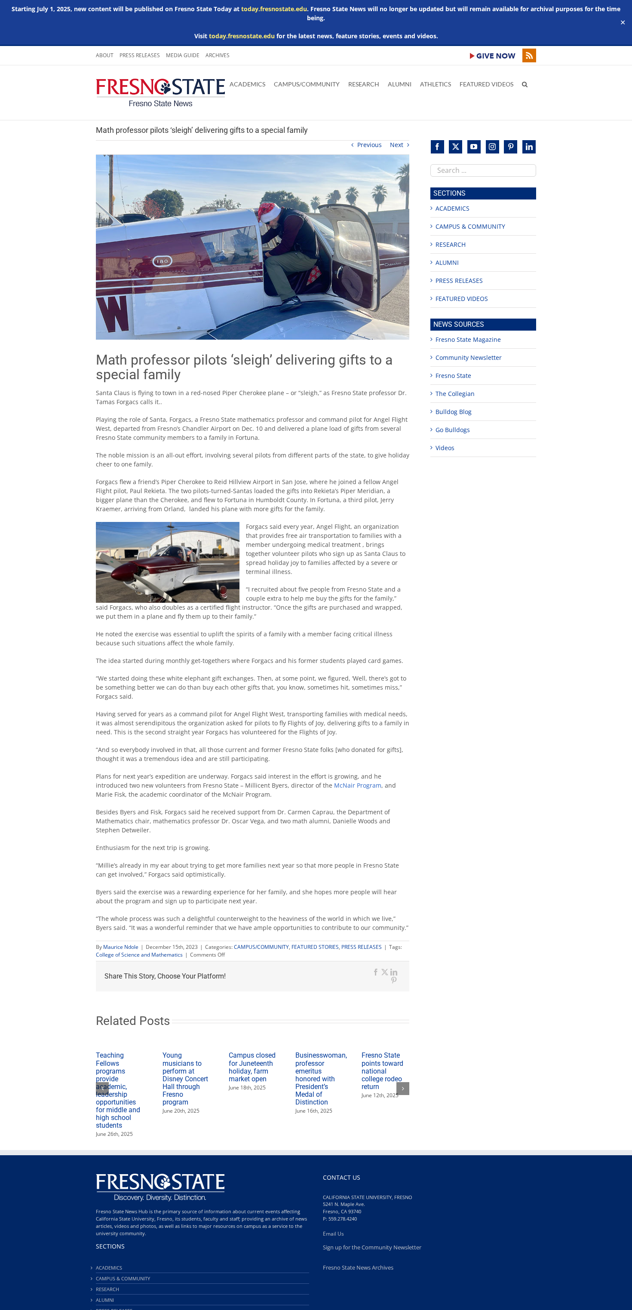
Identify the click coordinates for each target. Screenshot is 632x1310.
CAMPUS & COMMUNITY (470, 226)
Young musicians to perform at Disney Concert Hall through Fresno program (185, 1078)
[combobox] (483, 170)
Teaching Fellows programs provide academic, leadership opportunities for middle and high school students (118, 1090)
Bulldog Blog (454, 412)
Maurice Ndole (120, 947)
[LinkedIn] (529, 146)
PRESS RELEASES (361, 947)
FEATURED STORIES (315, 947)
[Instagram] (492, 146)
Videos (445, 448)
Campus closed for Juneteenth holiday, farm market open (252, 1067)
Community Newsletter (469, 357)
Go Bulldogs (453, 430)
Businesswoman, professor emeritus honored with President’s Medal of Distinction (321, 1078)
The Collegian (455, 394)
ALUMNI (447, 262)
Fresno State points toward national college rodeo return (382, 1070)
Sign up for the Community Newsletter (372, 1247)
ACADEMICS (452, 208)
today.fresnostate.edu (274, 9)
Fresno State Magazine (468, 339)
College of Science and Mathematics (139, 954)
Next (396, 145)
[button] (525, 83)
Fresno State (453, 375)
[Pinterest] (510, 146)
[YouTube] (474, 146)
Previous (369, 145)
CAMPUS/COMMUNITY (261, 947)
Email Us (333, 1233)
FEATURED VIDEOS (462, 299)
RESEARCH (451, 244)
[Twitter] (455, 146)
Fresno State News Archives (358, 1267)
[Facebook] (437, 146)
